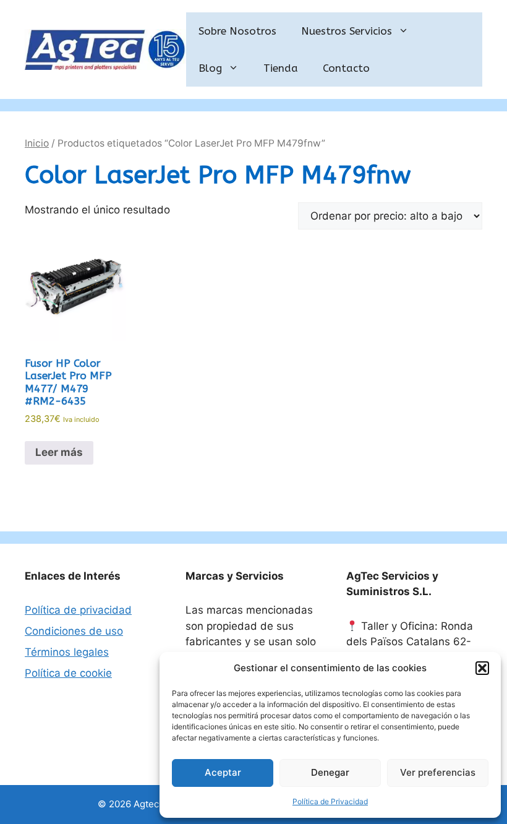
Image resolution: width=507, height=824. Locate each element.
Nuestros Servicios (346, 31)
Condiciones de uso (74, 631)
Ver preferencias (437, 772)
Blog (210, 68)
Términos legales (67, 652)
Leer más (59, 452)
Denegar (330, 772)
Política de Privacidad (330, 801)
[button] (482, 668)
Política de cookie (68, 673)
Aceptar (223, 772)
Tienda (280, 68)
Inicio (37, 143)
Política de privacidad (78, 610)
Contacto (346, 68)
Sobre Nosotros (237, 31)
